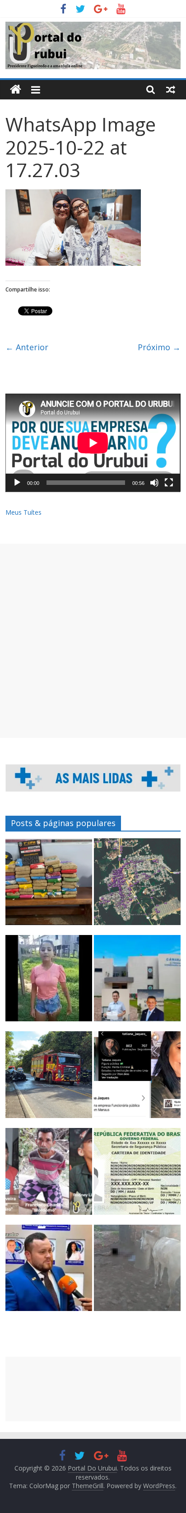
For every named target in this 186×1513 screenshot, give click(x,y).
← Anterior (26, 347)
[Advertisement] (93, 641)
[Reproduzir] (17, 482)
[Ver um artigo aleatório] (171, 89)
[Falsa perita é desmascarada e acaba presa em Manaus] (137, 1078)
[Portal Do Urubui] (15, 89)
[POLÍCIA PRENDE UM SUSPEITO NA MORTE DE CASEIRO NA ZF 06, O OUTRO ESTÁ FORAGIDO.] (48, 1175)
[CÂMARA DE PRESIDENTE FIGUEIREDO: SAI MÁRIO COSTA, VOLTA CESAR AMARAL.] (137, 982)
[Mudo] (154, 482)
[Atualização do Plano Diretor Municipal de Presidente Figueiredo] (137, 885)
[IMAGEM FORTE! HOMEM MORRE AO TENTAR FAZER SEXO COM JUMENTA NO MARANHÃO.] (137, 1272)
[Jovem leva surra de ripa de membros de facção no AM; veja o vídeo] (48, 982)
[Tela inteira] (168, 482)
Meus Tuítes (23, 512)
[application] (92, 443)
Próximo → (159, 347)
